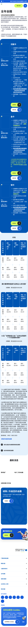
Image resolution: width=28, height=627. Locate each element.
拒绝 (23, 622)
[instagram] (6, 597)
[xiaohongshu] (14, 597)
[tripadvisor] (2, 601)
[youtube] (18, 597)
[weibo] (10, 597)
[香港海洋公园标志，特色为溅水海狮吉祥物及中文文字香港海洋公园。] (7, 5)
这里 (8, 617)
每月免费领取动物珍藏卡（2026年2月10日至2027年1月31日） (20, 90)
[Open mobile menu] (25, 6)
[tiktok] (22, 597)
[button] (14, 558)
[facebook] (2, 597)
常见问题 (3, 589)
